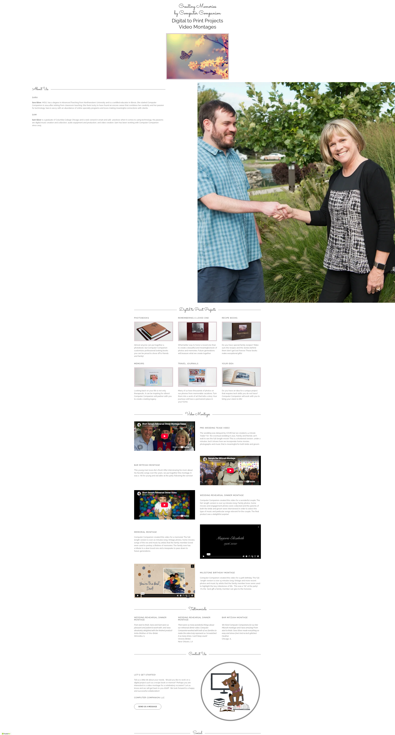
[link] (197, 14)
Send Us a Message (147, 707)
